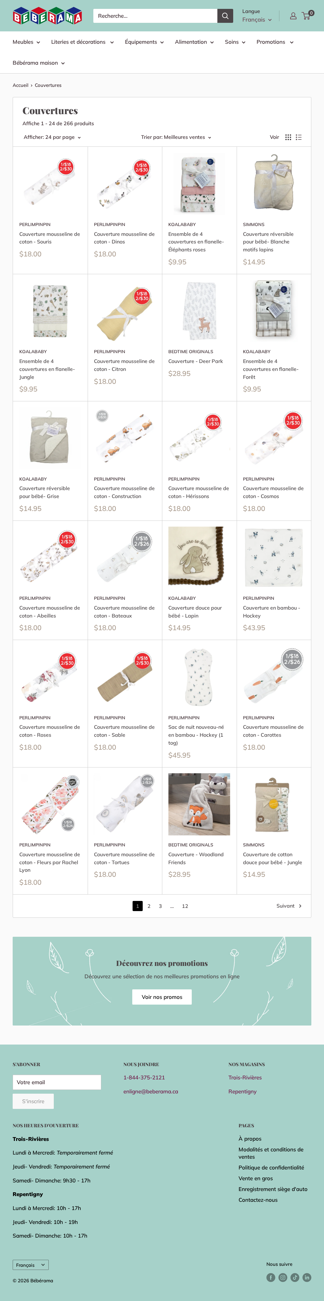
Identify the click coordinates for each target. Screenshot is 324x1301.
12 (185, 906)
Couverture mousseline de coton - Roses (49, 731)
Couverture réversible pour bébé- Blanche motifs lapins (268, 242)
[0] (306, 16)
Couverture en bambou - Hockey (271, 612)
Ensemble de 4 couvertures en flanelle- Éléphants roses (196, 242)
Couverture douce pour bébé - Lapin (195, 612)
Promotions (272, 41)
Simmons (254, 224)
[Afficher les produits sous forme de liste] (299, 137)
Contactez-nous (258, 1199)
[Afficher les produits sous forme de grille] (288, 137)
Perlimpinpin (35, 224)
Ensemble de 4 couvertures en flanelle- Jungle (47, 369)
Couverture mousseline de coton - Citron (124, 365)
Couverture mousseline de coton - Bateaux (124, 612)
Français (25, 1265)
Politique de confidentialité (271, 1167)
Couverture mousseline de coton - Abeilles (49, 612)
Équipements (141, 41)
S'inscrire (33, 1101)
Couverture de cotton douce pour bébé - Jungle (272, 858)
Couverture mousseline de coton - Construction (124, 492)
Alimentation (191, 41)
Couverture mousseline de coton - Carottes (273, 731)
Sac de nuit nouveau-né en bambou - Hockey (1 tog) (196, 735)
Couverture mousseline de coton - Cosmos (273, 492)
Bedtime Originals (190, 351)
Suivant (286, 906)
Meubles (23, 41)
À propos (250, 1138)
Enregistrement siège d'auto (273, 1189)
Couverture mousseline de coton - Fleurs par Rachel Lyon (49, 862)
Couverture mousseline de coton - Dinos (124, 238)
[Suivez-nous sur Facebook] (270, 1277)
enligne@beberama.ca (150, 1091)
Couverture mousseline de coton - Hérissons (198, 492)
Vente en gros (256, 1178)
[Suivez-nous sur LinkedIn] (306, 1277)
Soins (232, 41)
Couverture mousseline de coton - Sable (124, 731)
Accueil (20, 85)
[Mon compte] (293, 15)
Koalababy (182, 224)
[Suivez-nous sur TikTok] (294, 1277)
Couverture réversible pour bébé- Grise (44, 492)
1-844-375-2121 (144, 1077)
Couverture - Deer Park (195, 361)
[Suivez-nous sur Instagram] (282, 1277)
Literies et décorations (79, 41)
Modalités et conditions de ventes (271, 1153)
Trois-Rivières (245, 1077)
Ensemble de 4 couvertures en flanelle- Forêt (271, 369)
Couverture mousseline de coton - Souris (49, 238)
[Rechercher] (225, 16)
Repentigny (242, 1091)
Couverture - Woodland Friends (196, 858)
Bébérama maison (35, 62)
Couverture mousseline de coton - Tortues (124, 858)
